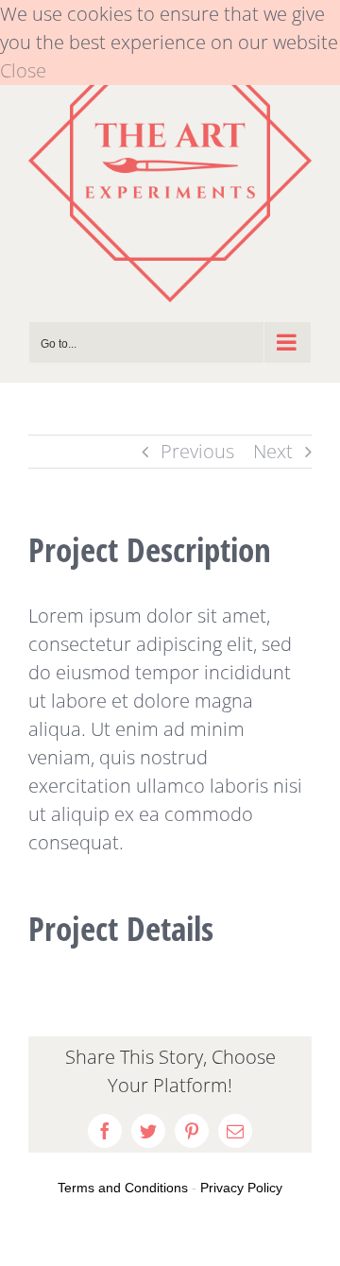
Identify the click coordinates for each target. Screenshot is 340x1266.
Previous (197, 451)
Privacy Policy (241, 1187)
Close (23, 70)
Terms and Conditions (123, 1187)
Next (273, 451)
